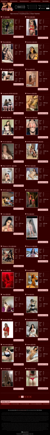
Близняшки (30, 190)
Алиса (4, 270)
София (29, 368)
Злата (4, 214)
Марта (29, 165)
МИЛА (5, 190)
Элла (28, 69)
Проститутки (15, 403)
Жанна (5, 117)
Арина (29, 344)
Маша (4, 42)
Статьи (37, 410)
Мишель (29, 93)
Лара (4, 294)
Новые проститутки (4, 1)
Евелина (5, 319)
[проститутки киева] (7, 7)
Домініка (29, 42)
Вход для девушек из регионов (22, 410)
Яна (28, 214)
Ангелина (29, 117)
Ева (4, 17)
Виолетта (29, 246)
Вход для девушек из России (31, 410)
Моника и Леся (7, 246)
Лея (28, 294)
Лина (28, 17)
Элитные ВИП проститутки (35, 1)
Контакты (40, 410)
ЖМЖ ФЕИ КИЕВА (32, 141)
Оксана (5, 141)
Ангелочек (5, 69)
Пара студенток (7, 165)
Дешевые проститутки (13, 1)
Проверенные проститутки (24, 1)
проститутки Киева (26, 433)
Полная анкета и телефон (18, 36)
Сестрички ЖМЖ (8, 93)
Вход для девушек (46, 1)
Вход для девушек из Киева (12, 410)
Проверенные (42, 8)
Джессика (29, 319)
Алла (28, 270)
